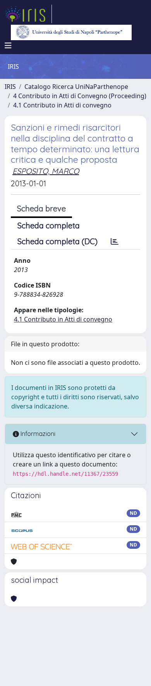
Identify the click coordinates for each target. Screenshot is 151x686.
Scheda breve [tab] (41, 208)
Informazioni (37, 433)
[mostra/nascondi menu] (8, 45)
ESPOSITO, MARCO (45, 171)
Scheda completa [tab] (48, 225)
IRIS (10, 86)
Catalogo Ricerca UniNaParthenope (76, 86)
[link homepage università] (71, 32)
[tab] (114, 241)
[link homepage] (28, 14)
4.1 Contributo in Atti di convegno (62, 105)
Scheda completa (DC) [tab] (57, 241)
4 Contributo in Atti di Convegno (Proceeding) (79, 96)
